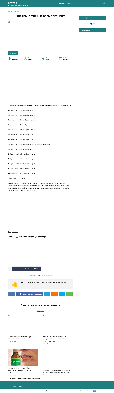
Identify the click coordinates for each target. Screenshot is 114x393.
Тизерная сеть (13, 232)
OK (95, 390)
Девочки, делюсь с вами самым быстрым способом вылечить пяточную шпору (54, 339)
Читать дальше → (32, 269)
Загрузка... (40, 311)
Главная (61, 4)
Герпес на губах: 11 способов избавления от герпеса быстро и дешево (20, 370)
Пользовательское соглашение (29, 378)
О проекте (12, 378)
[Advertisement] (40, 83)
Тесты (69, 4)
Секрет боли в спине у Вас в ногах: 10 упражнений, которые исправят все (56, 371)
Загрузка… (92, 24)
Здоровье (13, 53)
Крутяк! (13, 2)
